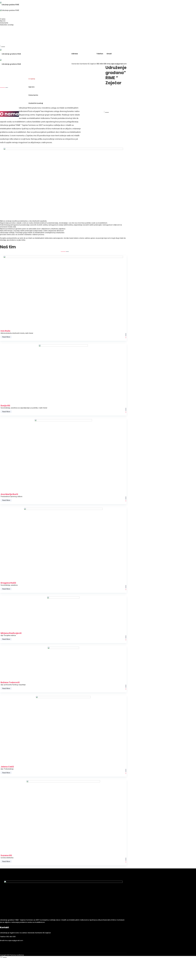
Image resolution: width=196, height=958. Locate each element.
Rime (2, 17)
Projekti (3, 34)
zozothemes (20, 955)
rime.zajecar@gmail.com (117, 64)
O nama (2, 19)
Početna (3, 14)
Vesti (2, 37)
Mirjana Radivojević (13, 610)
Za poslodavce (6, 29)
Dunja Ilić (7, 371)
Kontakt (3, 42)
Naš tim (2, 21)
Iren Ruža (7, 292)
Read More (6, 337)
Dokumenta (4, 23)
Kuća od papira (6, 32)
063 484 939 (101, 64)
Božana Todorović (12, 660)
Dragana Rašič (10, 541)
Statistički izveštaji (6, 25)
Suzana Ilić (8, 813)
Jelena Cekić (9, 727)
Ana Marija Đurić (11, 452)
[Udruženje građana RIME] (9, 5)
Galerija (3, 40)
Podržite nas (5, 27)
